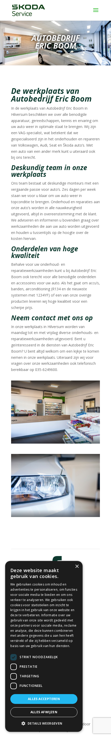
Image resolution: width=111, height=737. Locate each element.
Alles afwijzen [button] (44, 712)
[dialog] (44, 646)
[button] (43, 723)
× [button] (77, 566)
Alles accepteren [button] (44, 699)
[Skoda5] (55, 442)
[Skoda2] (55, 515)
